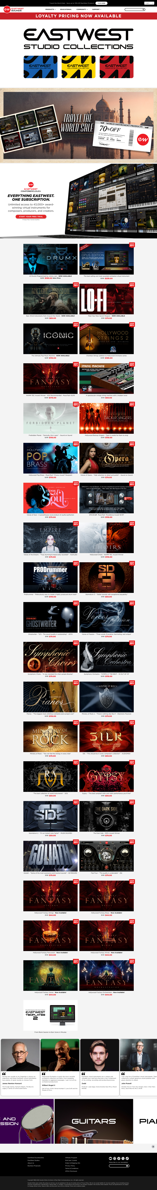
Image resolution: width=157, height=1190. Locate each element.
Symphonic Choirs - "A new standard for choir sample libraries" (50, 674)
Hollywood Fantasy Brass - (106, 913)
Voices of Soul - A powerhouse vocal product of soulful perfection (50, 515)
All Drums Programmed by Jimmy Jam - (50, 277)
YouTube (110, 1158)
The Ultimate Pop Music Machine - (50, 356)
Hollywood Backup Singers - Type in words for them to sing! (106, 435)
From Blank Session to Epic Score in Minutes (50, 1032)
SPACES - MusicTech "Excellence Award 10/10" (106, 515)
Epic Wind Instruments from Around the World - (50, 316)
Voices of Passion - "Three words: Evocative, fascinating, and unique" (106, 634)
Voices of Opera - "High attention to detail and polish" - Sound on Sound (106, 475)
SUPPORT (96, 9)
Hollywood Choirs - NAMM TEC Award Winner (106, 555)
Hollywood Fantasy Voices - (50, 992)
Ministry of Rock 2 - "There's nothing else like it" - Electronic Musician (106, 714)
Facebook (118, 1158)
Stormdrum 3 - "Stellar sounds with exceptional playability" (106, 594)
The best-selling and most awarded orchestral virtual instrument (106, 276)
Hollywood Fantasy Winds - (106, 953)
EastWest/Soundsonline (36, 1158)
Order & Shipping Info (72, 1163)
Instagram (114, 1158)
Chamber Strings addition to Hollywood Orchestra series (106, 356)
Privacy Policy (70, 1166)
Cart (152, 10)
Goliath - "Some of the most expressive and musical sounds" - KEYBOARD (50, 873)
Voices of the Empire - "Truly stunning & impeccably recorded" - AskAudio (50, 555)
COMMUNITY (81, 9)
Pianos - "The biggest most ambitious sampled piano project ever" (50, 714)
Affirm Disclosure (71, 1171)
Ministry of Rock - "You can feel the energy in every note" (50, 754)
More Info (102, 3)
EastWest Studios (34, 1160)
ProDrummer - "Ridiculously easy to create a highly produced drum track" (50, 594)
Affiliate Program (71, 1158)
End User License (71, 1160)
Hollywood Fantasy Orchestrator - (107, 992)
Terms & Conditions (71, 1168)
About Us (31, 1163)
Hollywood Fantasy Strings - (50, 913)
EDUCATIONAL (66, 9)
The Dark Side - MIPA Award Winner (106, 833)
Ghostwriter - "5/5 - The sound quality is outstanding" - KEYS (50, 634)
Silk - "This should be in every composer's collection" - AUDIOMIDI (106, 754)
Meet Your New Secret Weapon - (106, 316)
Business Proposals (34, 1166)
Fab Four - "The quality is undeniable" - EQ (106, 873)
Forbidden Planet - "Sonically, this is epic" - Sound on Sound (50, 435)
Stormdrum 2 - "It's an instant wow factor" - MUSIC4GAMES (50, 833)
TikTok (127, 1158)
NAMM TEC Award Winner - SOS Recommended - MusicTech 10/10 (50, 395)
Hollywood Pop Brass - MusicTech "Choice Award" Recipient (50, 475)
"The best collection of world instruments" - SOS (50, 793)
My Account (148, 10)
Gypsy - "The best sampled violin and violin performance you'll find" (106, 793)
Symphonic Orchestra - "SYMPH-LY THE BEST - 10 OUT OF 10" (106, 674)
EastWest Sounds (13, 9)
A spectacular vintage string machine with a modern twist (106, 395)
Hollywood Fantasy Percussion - (50, 953)
